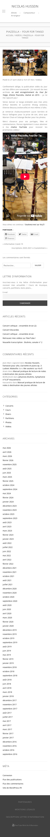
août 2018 (7, 679)
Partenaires (25, 802)
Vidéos (18, 35)
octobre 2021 (8, 576)
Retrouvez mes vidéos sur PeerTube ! (19, 338)
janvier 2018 (8, 696)
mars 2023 (7, 530)
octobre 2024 (8, 485)
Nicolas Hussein (25, 6)
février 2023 (8, 535)
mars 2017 (7, 729)
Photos (8, 422)
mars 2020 (7, 617)
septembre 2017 (10, 708)
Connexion (7, 775)
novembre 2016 (10, 746)
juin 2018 (7, 684)
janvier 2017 (8, 737)
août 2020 (7, 605)
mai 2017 (7, 721)
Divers (8, 414)
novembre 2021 (10, 572)
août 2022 (7, 543)
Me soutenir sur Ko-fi (32, 368)
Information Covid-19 (13, 244)
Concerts (9, 406)
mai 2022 (7, 555)
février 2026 (8, 460)
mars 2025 (7, 477)
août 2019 (7, 646)
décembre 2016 (10, 741)
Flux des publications (12, 779)
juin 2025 (7, 472)
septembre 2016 (10, 754)
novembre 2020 (10, 592)
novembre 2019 (10, 634)
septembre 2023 (10, 518)
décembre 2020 (10, 588)
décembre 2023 (10, 506)
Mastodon (34, 825)
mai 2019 (7, 655)
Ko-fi (28, 825)
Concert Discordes (11, 330)
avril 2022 (7, 559)
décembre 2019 (10, 630)
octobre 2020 (8, 597)
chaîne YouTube (19, 127)
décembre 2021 (10, 568)
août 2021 (7, 580)
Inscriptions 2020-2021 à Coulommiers (29, 248)
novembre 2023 (10, 510)
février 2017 (8, 733)
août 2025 (7, 468)
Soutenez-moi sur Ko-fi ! (35, 224)
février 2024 (8, 497)
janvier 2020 (8, 626)
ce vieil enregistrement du (25, 92)
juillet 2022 (8, 547)
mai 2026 (7, 448)
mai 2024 (7, 493)
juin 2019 (7, 650)
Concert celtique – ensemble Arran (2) (19, 325)
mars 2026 (7, 456)
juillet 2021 (8, 584)
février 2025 (8, 481)
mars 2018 (7, 692)
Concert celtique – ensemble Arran (18, 334)
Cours (8, 410)
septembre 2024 (10, 489)
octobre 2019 (8, 638)
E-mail (5, 292)
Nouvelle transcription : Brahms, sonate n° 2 (22, 342)
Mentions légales (25, 809)
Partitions (9, 418)
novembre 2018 (10, 667)
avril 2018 (7, 688)
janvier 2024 (8, 501)
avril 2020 (7, 613)
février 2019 (8, 659)
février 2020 (8, 621)
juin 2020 (7, 609)
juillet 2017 (8, 717)
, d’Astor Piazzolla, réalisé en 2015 (23, 95)
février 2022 (8, 563)
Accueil (9, 35)
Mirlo (24, 825)
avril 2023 (7, 526)
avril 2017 (7, 725)
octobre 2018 (8, 671)
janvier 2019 (8, 663)
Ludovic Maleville (10, 368)
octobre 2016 (8, 750)
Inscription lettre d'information (25, 817)
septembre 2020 (10, 601)
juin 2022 (7, 551)
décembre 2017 (10, 700)
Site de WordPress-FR (12, 788)
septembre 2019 (10, 642)
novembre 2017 (10, 704)
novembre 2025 (10, 464)
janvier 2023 (8, 539)
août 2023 (7, 522)
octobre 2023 (8, 514)
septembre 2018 (10, 675)
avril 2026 (7, 452)
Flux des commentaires (13, 783)
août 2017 (7, 712)
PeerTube (18, 825)
